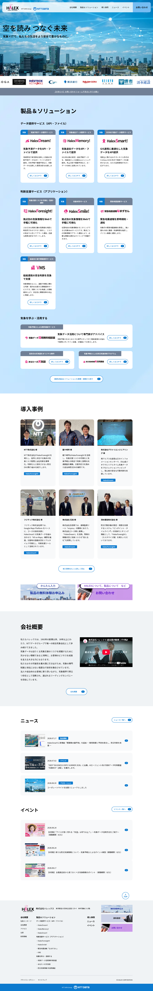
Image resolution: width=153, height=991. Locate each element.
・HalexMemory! (42, 929)
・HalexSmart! (41, 933)
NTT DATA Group (67, 987)
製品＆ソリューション (89, 7)
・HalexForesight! (43, 941)
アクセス (23, 929)
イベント (125, 7)
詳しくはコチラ (36, 175)
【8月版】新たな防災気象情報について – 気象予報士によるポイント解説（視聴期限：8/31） (84, 852)
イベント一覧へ (120, 809)
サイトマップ (42, 980)
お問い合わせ (142, 7)
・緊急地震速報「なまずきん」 (47, 948)
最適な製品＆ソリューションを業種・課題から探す (73, 379)
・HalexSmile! (41, 944)
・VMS (38, 952)
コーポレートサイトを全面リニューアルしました (67, 787)
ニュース (115, 7)
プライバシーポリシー (27, 980)
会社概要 (73, 7)
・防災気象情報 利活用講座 (45, 968)
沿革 (22, 932)
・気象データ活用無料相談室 (46, 960)
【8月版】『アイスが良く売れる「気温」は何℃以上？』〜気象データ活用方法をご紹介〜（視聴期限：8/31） (83, 833)
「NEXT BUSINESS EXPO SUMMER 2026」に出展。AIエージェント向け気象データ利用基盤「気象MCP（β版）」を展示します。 (84, 766)
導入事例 (105, 7)
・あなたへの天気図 (43, 964)
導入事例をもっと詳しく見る (74, 569)
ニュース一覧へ (120, 720)
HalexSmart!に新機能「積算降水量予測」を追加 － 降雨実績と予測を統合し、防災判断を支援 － (84, 744)
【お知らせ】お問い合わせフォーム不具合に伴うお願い (76, 91)
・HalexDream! (42, 925)
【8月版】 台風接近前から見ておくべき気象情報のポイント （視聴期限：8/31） (79, 872)
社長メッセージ (25, 921)
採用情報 (23, 936)
